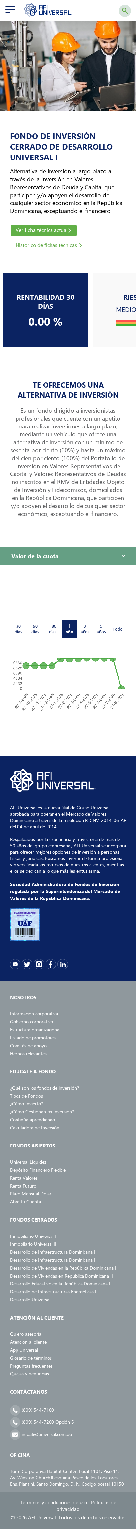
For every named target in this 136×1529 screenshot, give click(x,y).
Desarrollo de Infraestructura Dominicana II (53, 1260)
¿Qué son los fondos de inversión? (44, 1088)
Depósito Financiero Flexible (38, 1170)
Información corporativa (34, 1014)
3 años (85, 628)
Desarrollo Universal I (31, 1299)
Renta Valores (24, 1178)
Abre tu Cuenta (25, 1201)
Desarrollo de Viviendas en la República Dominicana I (63, 1268)
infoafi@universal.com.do (46, 1434)
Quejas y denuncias (29, 1374)
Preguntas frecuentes (31, 1366)
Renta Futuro (23, 1186)
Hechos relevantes (28, 1053)
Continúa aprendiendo (32, 1119)
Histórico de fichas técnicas (47, 244)
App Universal (24, 1350)
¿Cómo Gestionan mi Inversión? (42, 1111)
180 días (53, 628)
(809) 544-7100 (37, 1410)
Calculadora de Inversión (34, 1127)
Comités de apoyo (28, 1045)
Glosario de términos (31, 1358)
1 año (69, 628)
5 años (101, 628)
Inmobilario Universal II (33, 1244)
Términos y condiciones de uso (53, 1502)
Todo (118, 629)
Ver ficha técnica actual (42, 229)
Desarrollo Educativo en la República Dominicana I (60, 1284)
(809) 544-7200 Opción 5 (47, 1422)
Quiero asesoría (25, 1334)
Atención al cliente (28, 1342)
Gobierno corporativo (31, 1021)
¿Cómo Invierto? (26, 1104)
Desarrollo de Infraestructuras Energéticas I (53, 1291)
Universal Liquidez (28, 1162)
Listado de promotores (33, 1037)
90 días (35, 628)
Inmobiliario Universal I (33, 1236)
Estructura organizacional (35, 1029)
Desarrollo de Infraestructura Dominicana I (52, 1252)
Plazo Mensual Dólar (30, 1194)
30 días (18, 628)
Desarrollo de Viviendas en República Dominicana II (61, 1276)
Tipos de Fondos (26, 1096)
